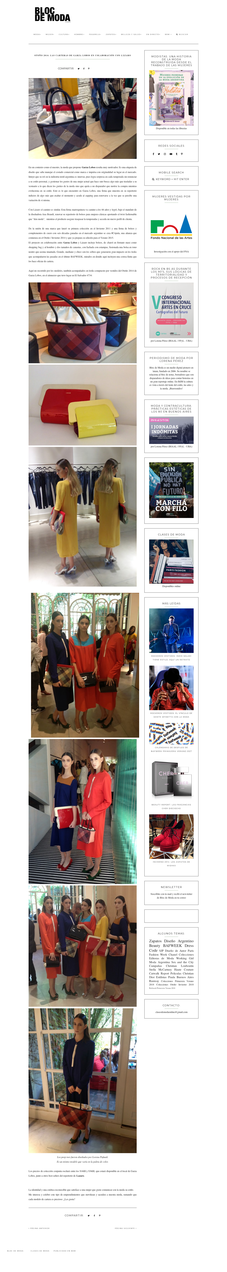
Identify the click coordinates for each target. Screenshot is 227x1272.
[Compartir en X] (79, 68)
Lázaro (36, 209)
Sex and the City (182, 962)
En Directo (152, 34)
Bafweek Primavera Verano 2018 (162, 988)
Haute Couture (184, 969)
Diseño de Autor (175, 950)
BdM (167, 34)
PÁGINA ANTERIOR (39, 1228)
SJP (161, 950)
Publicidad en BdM (65, 1251)
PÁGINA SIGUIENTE (125, 1228)
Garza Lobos (70, 242)
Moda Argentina (159, 962)
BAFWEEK (77, 256)
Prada (171, 977)
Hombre (78, 34)
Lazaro (80, 1175)
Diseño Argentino (179, 940)
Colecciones (186, 954)
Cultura (63, 34)
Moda (37, 34)
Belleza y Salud (130, 34)
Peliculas (175, 973)
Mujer (49, 34)
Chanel (173, 954)
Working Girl (185, 958)
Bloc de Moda (15, 1251)
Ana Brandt (48, 214)
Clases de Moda (40, 1251)
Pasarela (94, 34)
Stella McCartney (160, 969)
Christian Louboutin (180, 966)
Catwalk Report (159, 973)
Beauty (154, 945)
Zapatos (110, 34)
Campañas (155, 966)
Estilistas (161, 977)
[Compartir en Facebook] (83, 68)
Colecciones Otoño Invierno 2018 (175, 984)
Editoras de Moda (161, 958)
